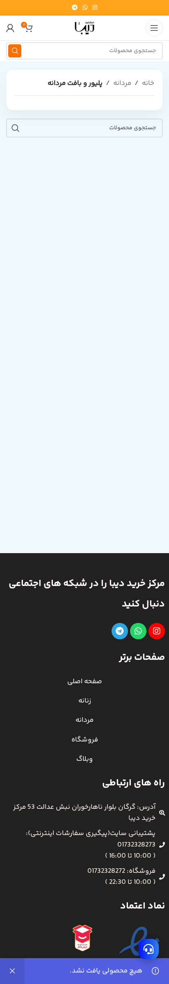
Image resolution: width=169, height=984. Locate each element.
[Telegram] (120, 631)
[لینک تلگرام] (74, 8)
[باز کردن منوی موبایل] (154, 28)
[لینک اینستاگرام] (95, 8)
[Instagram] (156, 631)
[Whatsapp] (138, 631)
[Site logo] (84, 28)
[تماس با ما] (148, 949)
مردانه (122, 83)
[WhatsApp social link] (85, 8)
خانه (148, 83)
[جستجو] (14, 50)
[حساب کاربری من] (10, 28)
